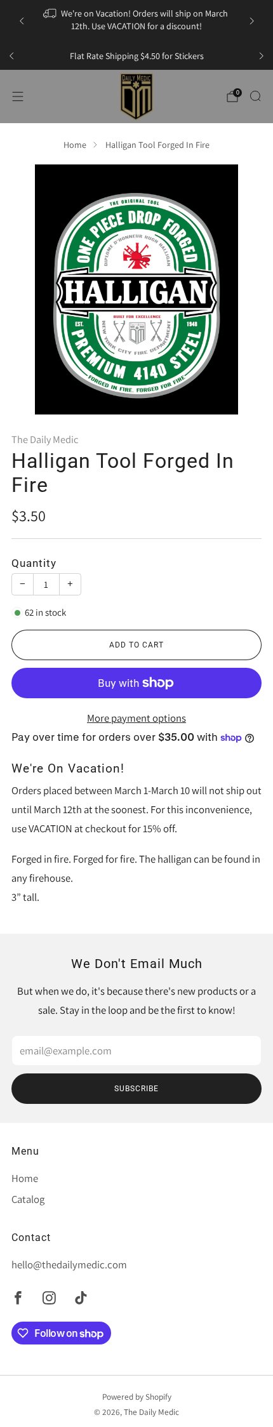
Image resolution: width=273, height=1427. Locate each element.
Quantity (34, 563)
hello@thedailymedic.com (69, 1264)
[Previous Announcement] (21, 21)
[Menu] (17, 96)
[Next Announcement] (252, 21)
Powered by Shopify (136, 1396)
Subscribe (136, 1088)
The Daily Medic (44, 439)
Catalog (27, 1199)
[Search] (255, 96)
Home (74, 144)
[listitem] (136, 20)
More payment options (136, 718)
